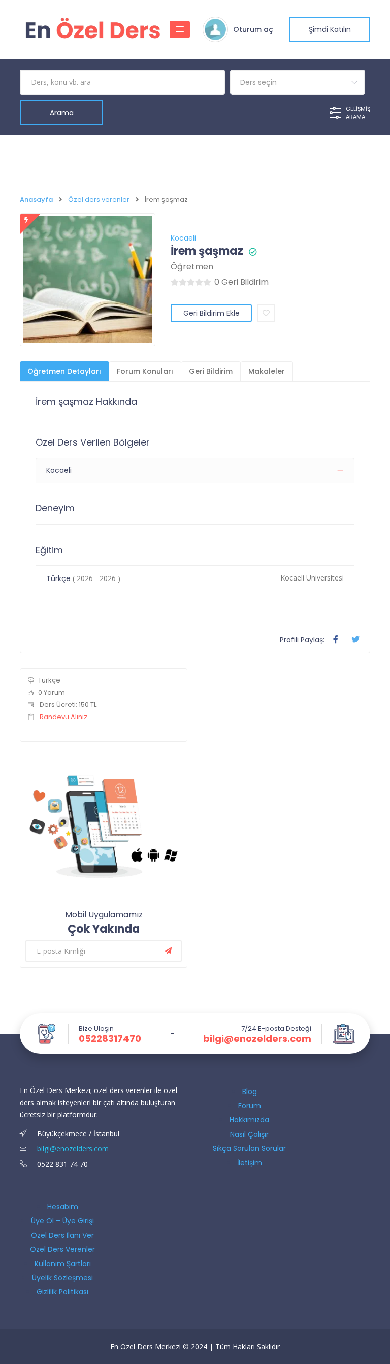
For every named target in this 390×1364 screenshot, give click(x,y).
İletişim (249, 1162)
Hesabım (62, 1207)
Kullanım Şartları (63, 1263)
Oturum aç (253, 29)
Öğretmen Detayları (64, 371)
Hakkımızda (249, 1120)
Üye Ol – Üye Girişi (62, 1221)
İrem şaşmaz (207, 251)
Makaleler (266, 371)
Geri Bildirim (211, 371)
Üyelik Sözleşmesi (62, 1278)
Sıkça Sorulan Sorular (249, 1148)
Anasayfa (36, 199)
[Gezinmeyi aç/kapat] (180, 29)
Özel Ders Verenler (62, 1249)
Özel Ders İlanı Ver (62, 1235)
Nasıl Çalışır (249, 1134)
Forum (249, 1106)
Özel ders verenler (98, 199)
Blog (249, 1091)
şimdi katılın (330, 29)
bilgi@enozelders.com (257, 1039)
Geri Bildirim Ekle (211, 313)
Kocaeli (183, 238)
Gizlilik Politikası (62, 1292)
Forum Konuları (145, 371)
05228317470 (110, 1039)
